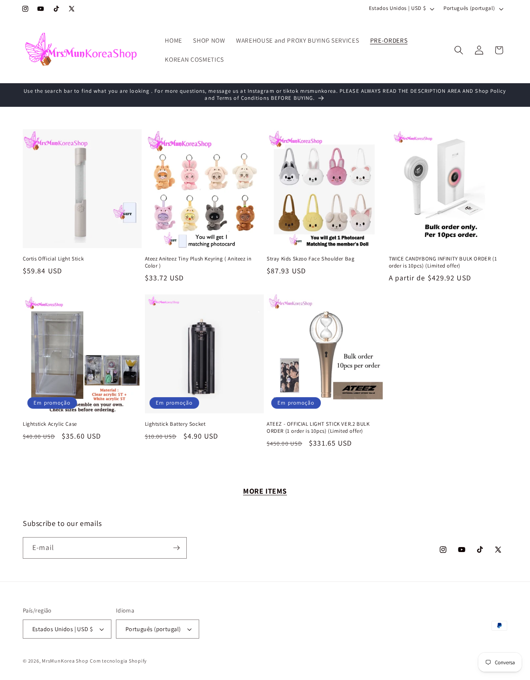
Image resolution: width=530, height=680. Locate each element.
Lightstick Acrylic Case (50, 424)
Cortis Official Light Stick (53, 259)
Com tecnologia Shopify (118, 661)
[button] (459, 50)
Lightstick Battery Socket (175, 424)
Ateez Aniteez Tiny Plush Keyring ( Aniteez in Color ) (198, 262)
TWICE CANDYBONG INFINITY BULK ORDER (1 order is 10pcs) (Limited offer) (443, 262)
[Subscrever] (176, 548)
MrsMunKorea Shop (65, 661)
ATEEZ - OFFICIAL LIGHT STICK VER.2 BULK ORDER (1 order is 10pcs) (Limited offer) (318, 427)
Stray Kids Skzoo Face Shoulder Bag (310, 259)
